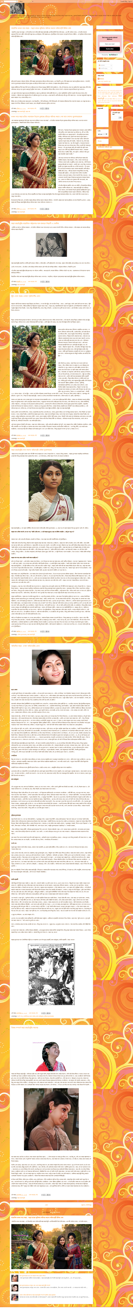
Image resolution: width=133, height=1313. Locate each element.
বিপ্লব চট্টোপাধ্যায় (102, 96)
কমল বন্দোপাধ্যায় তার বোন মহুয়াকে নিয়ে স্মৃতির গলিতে (32, 1276)
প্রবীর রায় (120, 94)
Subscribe (110, 49)
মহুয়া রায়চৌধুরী (21, 111)
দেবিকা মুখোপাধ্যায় (21, 634)
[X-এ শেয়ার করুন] (44, 108)
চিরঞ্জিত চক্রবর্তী (110, 92)
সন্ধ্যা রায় (28, 111)
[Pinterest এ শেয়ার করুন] (48, 108)
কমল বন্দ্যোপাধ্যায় (103, 92)
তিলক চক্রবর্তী (102, 94)
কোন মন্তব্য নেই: (32, 108)
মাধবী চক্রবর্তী (107, 98)
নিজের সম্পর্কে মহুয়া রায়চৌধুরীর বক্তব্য (24, 1027)
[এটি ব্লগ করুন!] (43, 108)
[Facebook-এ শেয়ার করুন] (46, 108)
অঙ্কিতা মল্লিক (100, 90)
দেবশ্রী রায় (26, 1016)
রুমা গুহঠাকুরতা (39, 1016)
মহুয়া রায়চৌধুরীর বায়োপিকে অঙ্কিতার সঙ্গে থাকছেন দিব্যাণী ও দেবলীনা (35, 223)
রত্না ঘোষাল (32, 1016)
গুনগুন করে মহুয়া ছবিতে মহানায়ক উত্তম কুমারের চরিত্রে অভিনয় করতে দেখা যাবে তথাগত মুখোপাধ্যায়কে (46, 116)
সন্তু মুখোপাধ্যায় (114, 100)
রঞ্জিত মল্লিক (112, 99)
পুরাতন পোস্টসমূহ (86, 1205)
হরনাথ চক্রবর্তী (107, 102)
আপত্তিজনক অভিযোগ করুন (105, 147)
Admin (102, 79)
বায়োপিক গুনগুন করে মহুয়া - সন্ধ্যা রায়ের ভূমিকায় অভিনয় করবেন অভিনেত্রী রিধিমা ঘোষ (41, 28)
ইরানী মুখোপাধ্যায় (116, 90)
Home (100, 141)
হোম (46, 1205)
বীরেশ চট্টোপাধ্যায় (112, 96)
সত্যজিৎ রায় (109, 100)
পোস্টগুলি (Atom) (55, 1212)
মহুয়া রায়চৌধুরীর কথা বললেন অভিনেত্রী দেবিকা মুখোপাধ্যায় (31, 450)
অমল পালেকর (110, 90)
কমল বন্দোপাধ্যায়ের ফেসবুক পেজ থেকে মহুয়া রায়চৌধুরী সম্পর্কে (34, 1285)
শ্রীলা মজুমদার (104, 100)
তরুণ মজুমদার (116, 92)
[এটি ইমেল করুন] (41, 108)
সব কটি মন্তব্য (103, 68)
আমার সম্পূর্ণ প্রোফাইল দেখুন (104, 81)
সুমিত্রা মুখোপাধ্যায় (49, 1016)
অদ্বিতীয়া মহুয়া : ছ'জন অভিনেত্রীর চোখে (25, 646)
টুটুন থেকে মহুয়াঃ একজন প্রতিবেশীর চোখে (25, 296)
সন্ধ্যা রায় (120, 101)
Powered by (105, 55)
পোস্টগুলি (102, 65)
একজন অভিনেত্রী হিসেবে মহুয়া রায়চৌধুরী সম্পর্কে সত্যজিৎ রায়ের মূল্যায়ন (37, 1295)
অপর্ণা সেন (19, 1016)
